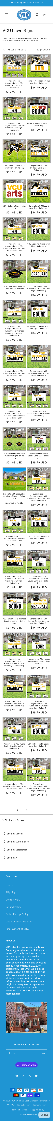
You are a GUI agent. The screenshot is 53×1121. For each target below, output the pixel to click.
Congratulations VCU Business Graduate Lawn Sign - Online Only (38, 373)
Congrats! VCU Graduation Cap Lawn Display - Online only (14, 496)
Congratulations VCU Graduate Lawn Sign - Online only (39, 168)
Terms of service (19, 1110)
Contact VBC (13, 899)
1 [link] (17, 809)
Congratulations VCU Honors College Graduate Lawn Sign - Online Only (38, 621)
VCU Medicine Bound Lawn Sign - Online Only (38, 245)
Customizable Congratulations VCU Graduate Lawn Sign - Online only (14, 84)
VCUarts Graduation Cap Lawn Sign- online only (14, 287)
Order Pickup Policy (17, 914)
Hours (9, 885)
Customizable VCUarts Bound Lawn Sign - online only (38, 456)
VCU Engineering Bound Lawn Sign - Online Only (39, 537)
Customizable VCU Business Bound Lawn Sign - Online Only (38, 413)
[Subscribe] (43, 1053)
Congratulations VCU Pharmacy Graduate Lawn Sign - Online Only (14, 373)
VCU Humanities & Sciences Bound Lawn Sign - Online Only (14, 621)
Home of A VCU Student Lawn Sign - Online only (39, 207)
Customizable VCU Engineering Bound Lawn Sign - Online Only (14, 538)
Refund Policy (13, 906)
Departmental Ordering (19, 921)
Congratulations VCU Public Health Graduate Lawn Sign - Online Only (14, 704)
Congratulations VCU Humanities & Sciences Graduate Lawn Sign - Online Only (14, 580)
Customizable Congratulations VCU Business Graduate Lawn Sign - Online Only (14, 414)
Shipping (11, 892)
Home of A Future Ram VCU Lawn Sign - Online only (38, 82)
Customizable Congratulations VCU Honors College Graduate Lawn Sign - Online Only (14, 662)
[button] (7, 15)
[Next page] (35, 809)
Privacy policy (39, 1105)
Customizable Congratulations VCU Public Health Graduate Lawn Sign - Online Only (39, 705)
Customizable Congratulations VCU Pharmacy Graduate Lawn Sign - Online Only (14, 247)
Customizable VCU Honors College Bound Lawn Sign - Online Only (38, 661)
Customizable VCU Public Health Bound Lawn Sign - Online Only (14, 746)
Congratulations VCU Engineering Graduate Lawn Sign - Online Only (38, 288)
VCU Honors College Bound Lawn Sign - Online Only (38, 328)
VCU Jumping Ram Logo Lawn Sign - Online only (14, 167)
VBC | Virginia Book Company (25, 1101)
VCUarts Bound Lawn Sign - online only (38, 124)
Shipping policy (37, 1110)
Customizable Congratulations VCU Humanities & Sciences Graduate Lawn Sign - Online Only (14, 331)
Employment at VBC (17, 928)
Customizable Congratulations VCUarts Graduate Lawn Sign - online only (14, 126)
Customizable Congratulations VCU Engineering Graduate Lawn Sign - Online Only (38, 497)
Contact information (28, 1115)
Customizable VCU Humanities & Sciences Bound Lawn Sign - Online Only (38, 580)
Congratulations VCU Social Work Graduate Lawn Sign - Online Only (14, 786)
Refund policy (23, 1105)
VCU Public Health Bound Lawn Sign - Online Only (38, 745)
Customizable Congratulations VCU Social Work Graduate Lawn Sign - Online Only (38, 787)
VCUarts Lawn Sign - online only (14, 207)
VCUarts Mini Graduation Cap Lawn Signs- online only (14, 456)
